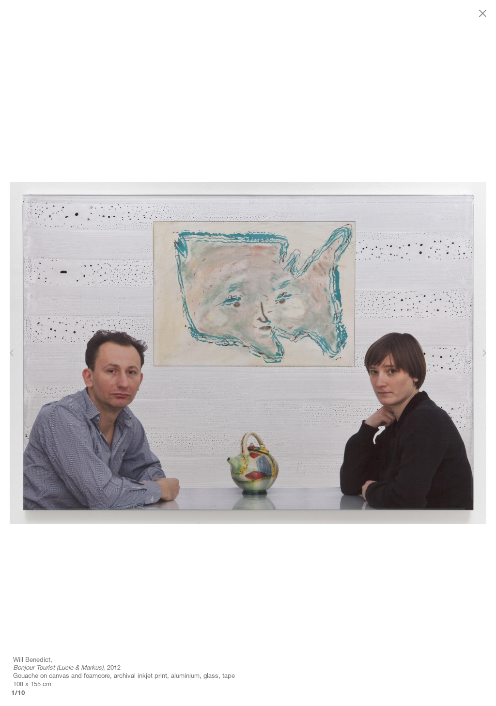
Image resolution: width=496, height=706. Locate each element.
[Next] (484, 353)
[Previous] (12, 353)
